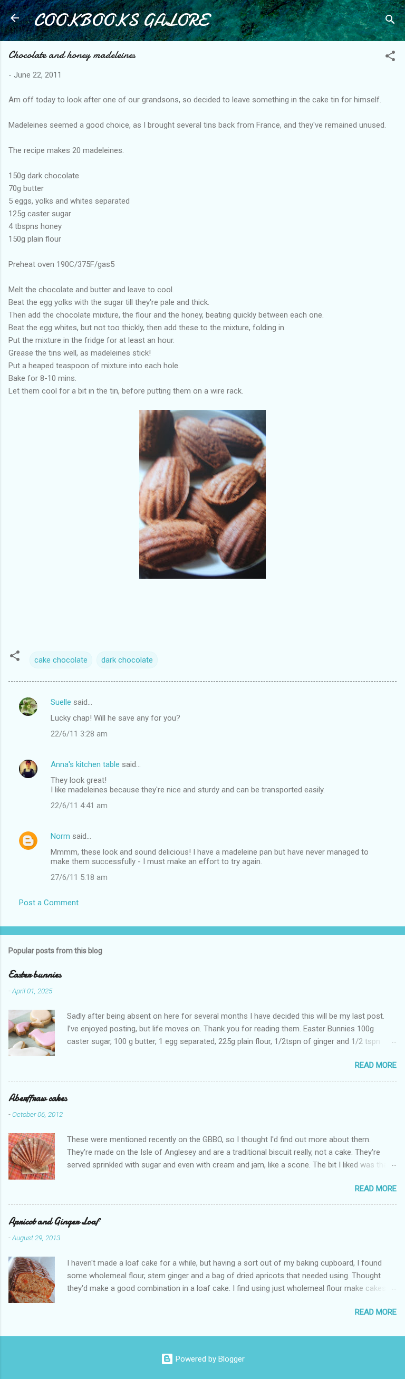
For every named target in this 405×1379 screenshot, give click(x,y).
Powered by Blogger (209, 1359)
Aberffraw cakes (37, 1098)
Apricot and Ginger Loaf (53, 1221)
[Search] (390, 21)
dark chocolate (127, 660)
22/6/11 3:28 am (79, 734)
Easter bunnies (34, 974)
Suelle (61, 702)
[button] (390, 58)
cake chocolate (61, 660)
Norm (60, 836)
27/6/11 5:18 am (79, 877)
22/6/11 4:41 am (79, 805)
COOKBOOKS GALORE (120, 20)
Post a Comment (49, 902)
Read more (376, 1065)
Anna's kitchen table (85, 764)
